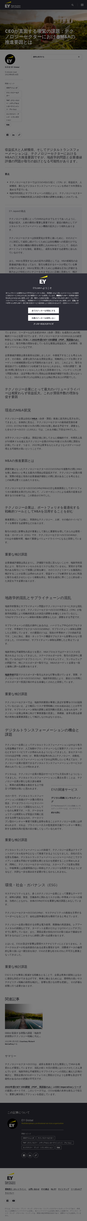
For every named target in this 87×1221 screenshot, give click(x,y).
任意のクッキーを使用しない (43, 318)
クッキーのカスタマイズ (43, 323)
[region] (43, 301)
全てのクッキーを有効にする (43, 310)
